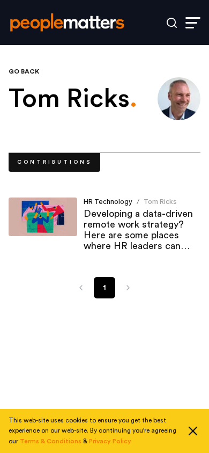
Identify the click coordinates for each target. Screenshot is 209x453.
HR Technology (108, 202)
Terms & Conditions (50, 441)
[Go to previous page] (81, 287)
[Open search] (172, 23)
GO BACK (24, 71)
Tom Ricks (160, 202)
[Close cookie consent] (192, 431)
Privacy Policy (110, 441)
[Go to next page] (128, 287)
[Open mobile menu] (192, 22)
